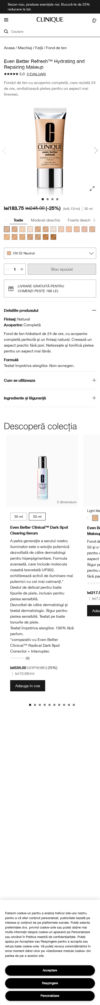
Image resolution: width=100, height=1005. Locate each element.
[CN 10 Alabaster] (61, 229)
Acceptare (50, 970)
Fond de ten (56, 48)
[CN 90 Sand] (38, 237)
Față (39, 48)
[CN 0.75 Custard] (30, 229)
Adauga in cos (27, 686)
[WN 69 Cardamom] (46, 229)
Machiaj (25, 48)
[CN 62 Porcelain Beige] (38, 229)
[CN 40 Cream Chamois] (92, 229)
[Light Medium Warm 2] (95, 518)
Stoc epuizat (62, 269)
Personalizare (50, 995)
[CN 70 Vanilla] (14, 229)
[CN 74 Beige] (30, 237)
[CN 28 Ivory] (77, 229)
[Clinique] (50, 20)
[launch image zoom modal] (92, 188)
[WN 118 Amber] (53, 237)
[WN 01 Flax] (53, 229)
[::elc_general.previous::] (88, 518)
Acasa (9, 48)
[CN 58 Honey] (22, 237)
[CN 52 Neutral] (7, 229)
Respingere (50, 983)
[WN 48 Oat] (14, 237)
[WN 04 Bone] (22, 229)
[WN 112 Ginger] (46, 237)
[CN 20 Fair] (69, 229)
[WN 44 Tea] (7, 237)
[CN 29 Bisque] (84, 229)
